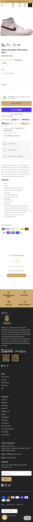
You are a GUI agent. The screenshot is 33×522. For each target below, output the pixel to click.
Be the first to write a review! (16, 275)
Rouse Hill (4, 408)
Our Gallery (4, 432)
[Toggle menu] (2, 5)
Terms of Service (11, 504)
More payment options (16, 114)
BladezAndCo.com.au (11, 516)
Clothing (3, 380)
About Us (4, 400)
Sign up (6, 479)
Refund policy (20, 504)
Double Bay (4, 405)
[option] (16, 24)
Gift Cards (4, 386)
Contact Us (4, 420)
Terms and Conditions (7, 429)
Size (2, 69)
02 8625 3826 (11, 458)
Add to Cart (16, 103)
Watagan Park (5, 411)
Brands (3, 414)
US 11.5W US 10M (8, 73)
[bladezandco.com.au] (6, 325)
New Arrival (4, 377)
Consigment (5, 423)
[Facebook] (2, 366)
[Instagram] (5, 366)
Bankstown (4, 403)
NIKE (4, 63)
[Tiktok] (7, 366)
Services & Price (6, 426)
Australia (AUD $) (8, 511)
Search (3, 504)
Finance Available (6, 116)
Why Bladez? (5, 417)
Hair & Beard (5, 383)
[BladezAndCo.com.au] (13, 5)
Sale (2, 388)
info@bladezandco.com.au (14, 454)
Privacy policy (5, 435)
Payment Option (6, 225)
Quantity (4, 85)
